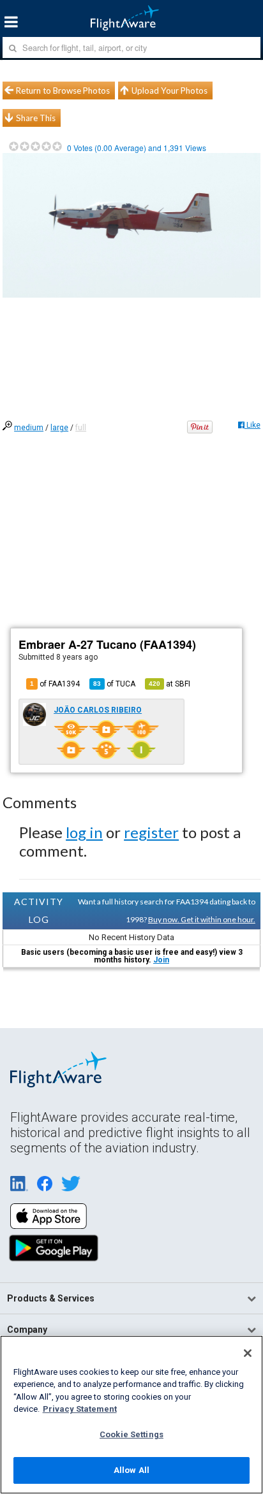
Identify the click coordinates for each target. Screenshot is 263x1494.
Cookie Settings (131, 1434)
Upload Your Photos (169, 90)
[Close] (248, 1353)
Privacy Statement (80, 1409)
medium (28, 427)
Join (161, 959)
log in (84, 832)
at (169, 683)
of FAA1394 (55, 683)
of (114, 683)
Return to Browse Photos (63, 90)
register (151, 832)
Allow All (131, 1470)
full (80, 427)
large (59, 427)
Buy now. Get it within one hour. (201, 919)
